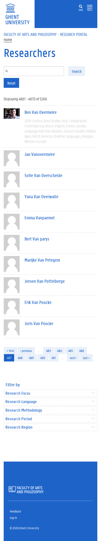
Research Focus (17, 393)
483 (48, 350)
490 (42, 358)
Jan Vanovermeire (40, 154)
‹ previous (26, 350)
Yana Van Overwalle (41, 196)
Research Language (21, 401)
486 (81, 350)
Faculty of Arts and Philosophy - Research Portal (46, 34)
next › (73, 358)
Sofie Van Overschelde (43, 175)
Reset (11, 83)
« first (10, 350)
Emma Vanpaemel (40, 218)
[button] (90, 7)
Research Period (18, 419)
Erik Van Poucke (38, 302)
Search (76, 71)
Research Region (18, 427)
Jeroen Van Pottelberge (45, 281)
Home (8, 39)
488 (20, 358)
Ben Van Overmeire (41, 112)
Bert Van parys (37, 239)
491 (53, 358)
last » (86, 358)
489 (31, 358)
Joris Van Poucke (39, 323)
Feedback (15, 511)
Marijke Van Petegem (42, 260)
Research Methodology (23, 410)
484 (59, 350)
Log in (13, 517)
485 (70, 350)
